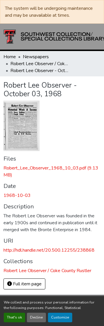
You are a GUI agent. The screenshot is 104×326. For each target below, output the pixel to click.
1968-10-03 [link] (17, 195)
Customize (60, 317)
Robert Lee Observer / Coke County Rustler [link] (39, 64)
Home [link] (9, 57)
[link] (52, 171)
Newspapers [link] (36, 57)
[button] (47, 270)
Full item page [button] (27, 284)
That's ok (14, 317)
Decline (36, 317)
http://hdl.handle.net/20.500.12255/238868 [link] (48, 250)
